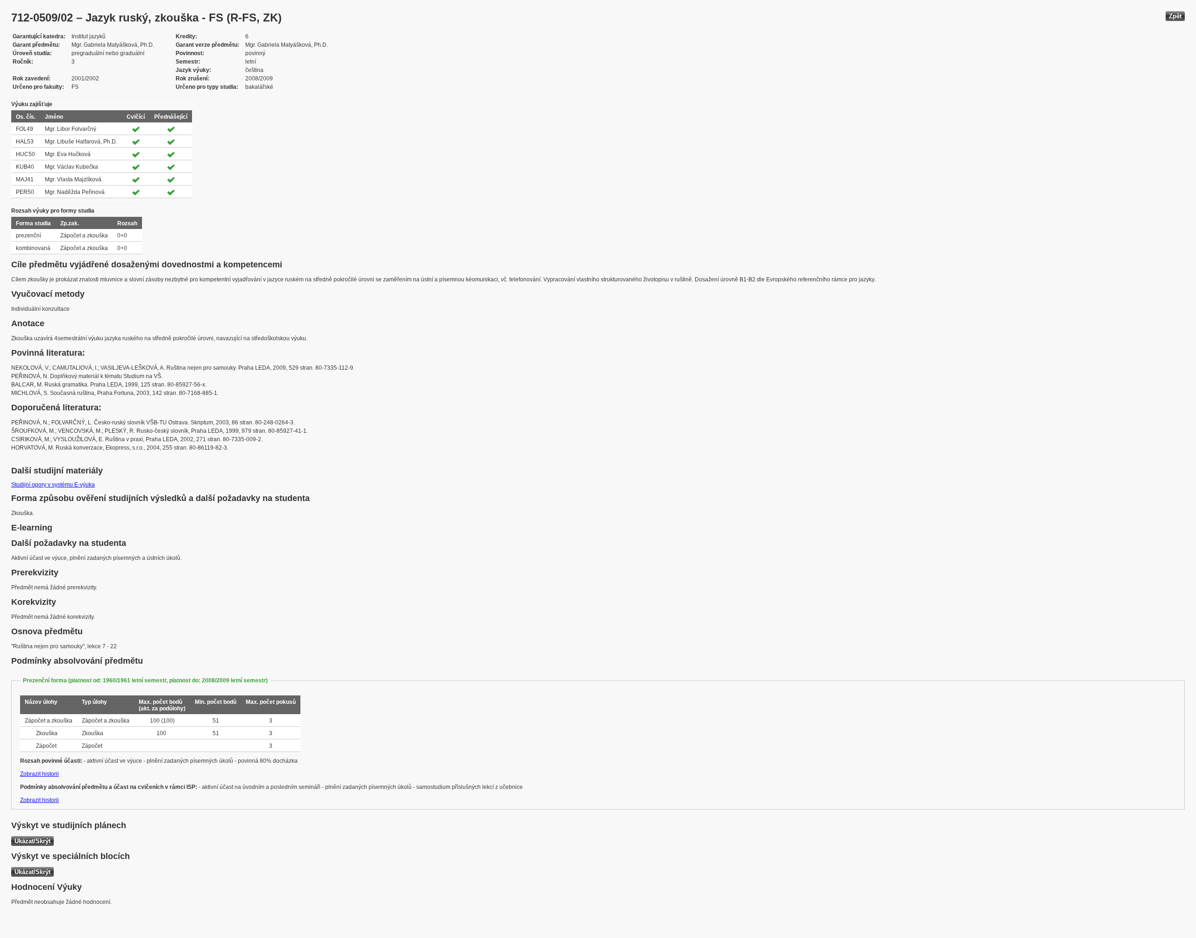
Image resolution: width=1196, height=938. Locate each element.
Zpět (1175, 16)
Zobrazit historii (39, 774)
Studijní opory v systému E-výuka (53, 484)
